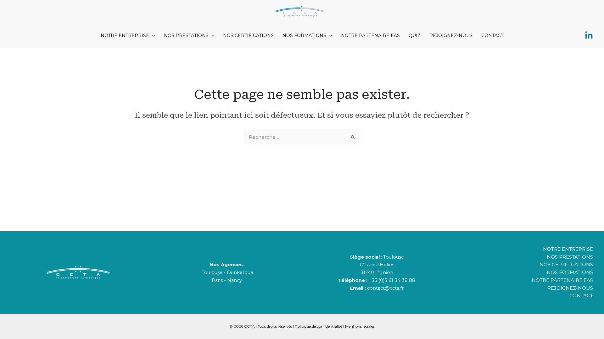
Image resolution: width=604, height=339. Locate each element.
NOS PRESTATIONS (186, 35)
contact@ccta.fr (385, 288)
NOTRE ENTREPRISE (125, 35)
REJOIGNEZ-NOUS (451, 35)
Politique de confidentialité (318, 326)
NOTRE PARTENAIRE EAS (370, 35)
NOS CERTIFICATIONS (248, 35)
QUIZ (415, 35)
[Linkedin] (589, 35)
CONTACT (492, 35)
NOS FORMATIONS (304, 35)
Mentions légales (360, 326)
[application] (152, 35)
